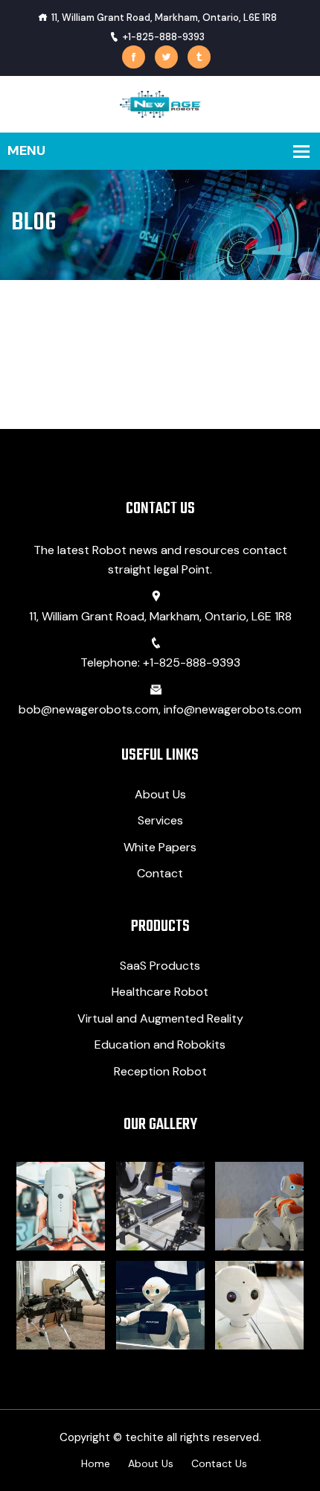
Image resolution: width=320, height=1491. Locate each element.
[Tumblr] (199, 57)
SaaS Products (160, 965)
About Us (160, 794)
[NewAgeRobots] (160, 103)
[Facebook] (133, 57)
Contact (160, 873)
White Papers (160, 847)
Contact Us (219, 1463)
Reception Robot (160, 1071)
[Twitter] (166, 57)
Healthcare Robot (160, 991)
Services (160, 820)
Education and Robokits (160, 1044)
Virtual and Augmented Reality (160, 1018)
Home (95, 1463)
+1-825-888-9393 (164, 37)
